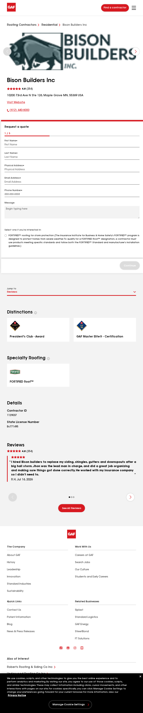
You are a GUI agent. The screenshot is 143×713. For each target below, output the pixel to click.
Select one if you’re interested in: (23, 230)
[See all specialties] (48, 358)
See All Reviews (71, 508)
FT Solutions (82, 639)
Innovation (13, 577)
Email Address (12, 178)
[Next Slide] (136, 51)
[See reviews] (20, 89)
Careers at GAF (84, 555)
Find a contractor (115, 8)
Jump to (11, 289)
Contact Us (14, 610)
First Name (10, 141)
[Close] (140, 676)
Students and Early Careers (91, 577)
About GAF (13, 555)
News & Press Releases (21, 631)
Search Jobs (82, 562)
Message (9, 203)
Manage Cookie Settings (68, 705)
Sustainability (15, 591)
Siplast (79, 610)
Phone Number (13, 190)
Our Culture (82, 570)
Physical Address (14, 166)
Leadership (13, 570)
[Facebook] (61, 648)
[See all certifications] (35, 312)
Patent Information (19, 617)
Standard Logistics (86, 617)
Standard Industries (19, 584)
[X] (68, 648)
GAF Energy (81, 624)
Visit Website (16, 102)
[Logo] (11, 10)
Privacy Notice (17, 695)
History (11, 562)
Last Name (10, 153)
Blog (9, 624)
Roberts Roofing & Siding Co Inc (30, 667)
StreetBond (82, 631)
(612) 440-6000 (18, 111)
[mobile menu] (134, 8)
